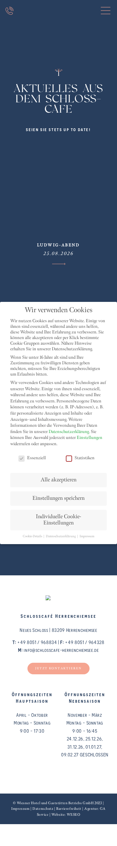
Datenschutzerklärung (69, 432)
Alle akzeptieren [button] (58, 480)
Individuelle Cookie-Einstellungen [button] (58, 520)
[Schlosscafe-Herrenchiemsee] (58, 23)
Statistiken (85, 458)
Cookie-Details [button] (33, 536)
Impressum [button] (87, 536)
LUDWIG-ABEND (58, 245)
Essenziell (36, 458)
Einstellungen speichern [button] (58, 498)
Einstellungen (89, 437)
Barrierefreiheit (68, 809)
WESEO (73, 815)
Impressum (20, 809)
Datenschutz (42, 809)
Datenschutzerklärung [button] (61, 536)
